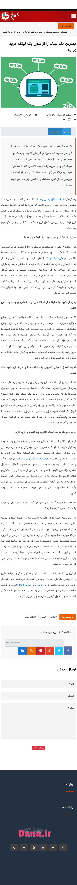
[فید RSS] (31, 651)
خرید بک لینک (54, 258)
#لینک (54, 617)
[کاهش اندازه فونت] (62, 119)
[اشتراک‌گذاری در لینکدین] (22, 651)
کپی (68, 642)
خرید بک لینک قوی (37, 458)
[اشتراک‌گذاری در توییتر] (59, 651)
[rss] (24, 847)
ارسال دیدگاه (38, 747)
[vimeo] (14, 847)
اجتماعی (55, 132)
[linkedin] (43, 847)
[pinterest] (34, 847)
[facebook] (63, 847)
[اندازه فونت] (68, 119)
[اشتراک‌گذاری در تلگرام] (40, 651)
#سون (43, 617)
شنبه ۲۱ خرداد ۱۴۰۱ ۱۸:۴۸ (58, 115)
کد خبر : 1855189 (23, 115)
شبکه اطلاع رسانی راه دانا (50, 199)
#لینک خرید (30, 617)
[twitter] (53, 847)
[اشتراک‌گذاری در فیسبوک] (68, 651)
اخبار (66, 132)
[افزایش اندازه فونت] (73, 119)
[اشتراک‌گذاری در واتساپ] (49, 651)
